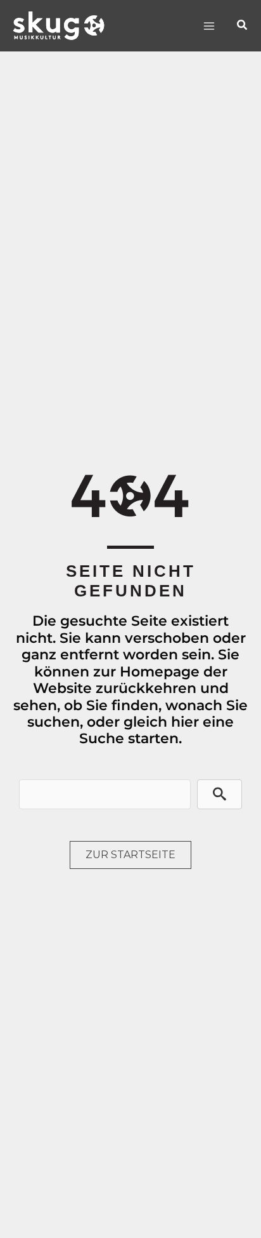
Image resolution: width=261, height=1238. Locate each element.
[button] (242, 25)
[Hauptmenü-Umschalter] (209, 26)
